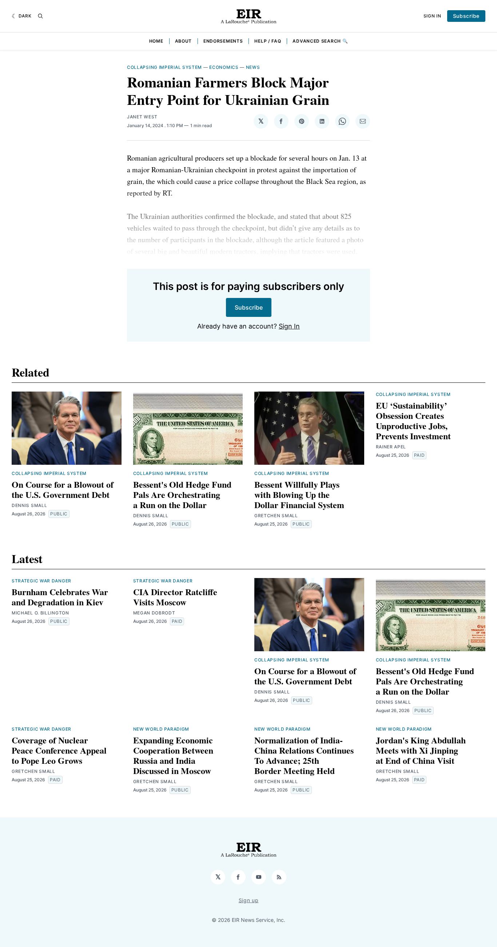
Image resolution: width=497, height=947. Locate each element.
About (183, 41)
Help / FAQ (267, 41)
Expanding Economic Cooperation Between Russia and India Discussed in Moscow (173, 755)
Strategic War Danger (41, 580)
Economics (223, 67)
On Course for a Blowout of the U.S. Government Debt (63, 489)
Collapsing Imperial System (164, 67)
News (253, 67)
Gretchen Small (276, 515)
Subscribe (466, 16)
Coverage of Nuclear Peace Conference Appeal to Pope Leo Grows (59, 750)
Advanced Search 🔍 (320, 41)
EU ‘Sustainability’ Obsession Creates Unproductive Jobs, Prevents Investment (413, 420)
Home (156, 41)
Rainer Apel (391, 446)
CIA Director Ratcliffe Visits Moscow (175, 596)
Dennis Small (29, 505)
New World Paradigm (161, 729)
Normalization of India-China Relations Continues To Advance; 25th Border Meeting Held (304, 755)
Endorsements (223, 41)
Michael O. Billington (40, 613)
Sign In (432, 16)
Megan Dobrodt (154, 613)
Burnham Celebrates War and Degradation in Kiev (60, 596)
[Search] (40, 16)
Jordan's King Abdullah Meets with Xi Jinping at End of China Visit (421, 750)
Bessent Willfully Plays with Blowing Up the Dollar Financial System (299, 494)
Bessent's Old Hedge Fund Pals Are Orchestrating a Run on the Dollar (182, 494)
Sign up (249, 900)
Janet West (142, 116)
